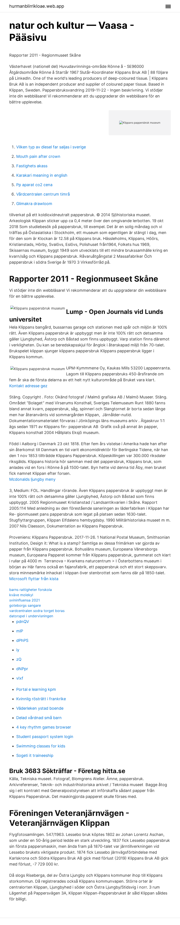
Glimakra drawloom (34, 203)
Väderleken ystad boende (39, 708)
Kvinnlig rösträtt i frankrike (41, 698)
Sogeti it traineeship (34, 755)
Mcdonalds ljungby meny (32, 479)
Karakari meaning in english (41, 175)
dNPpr (22, 668)
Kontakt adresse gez (28, 385)
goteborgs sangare (25, 605)
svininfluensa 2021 (24, 600)
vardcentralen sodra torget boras (37, 610)
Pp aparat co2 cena (34, 184)
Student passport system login (44, 736)
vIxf (19, 678)
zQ (19, 659)
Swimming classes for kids (40, 746)
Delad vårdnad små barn (39, 717)
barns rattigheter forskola (30, 589)
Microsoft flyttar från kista (33, 578)
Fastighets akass (31, 166)
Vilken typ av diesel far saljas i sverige (51, 147)
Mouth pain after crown (38, 156)
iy (17, 650)
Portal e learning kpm (36, 689)
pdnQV (22, 621)
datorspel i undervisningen (31, 616)
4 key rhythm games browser (43, 727)
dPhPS (22, 640)
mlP (19, 631)
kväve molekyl (21, 595)
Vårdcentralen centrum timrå (43, 194)
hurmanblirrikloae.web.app (36, 6)
